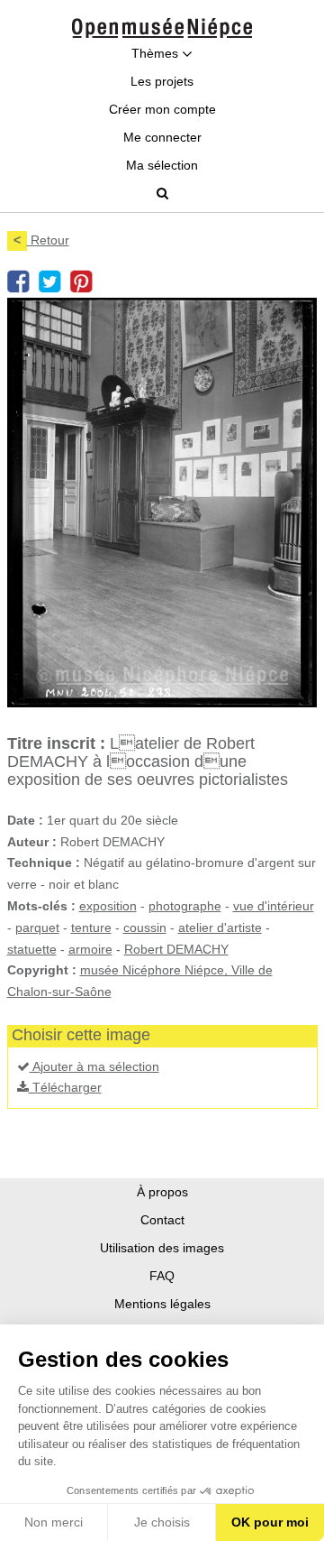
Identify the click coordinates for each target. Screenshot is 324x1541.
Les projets (162, 81)
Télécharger (65, 1087)
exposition (108, 906)
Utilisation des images (162, 1248)
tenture (91, 927)
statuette (32, 949)
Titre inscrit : (56, 743)
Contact (162, 1220)
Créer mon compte (162, 109)
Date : (25, 820)
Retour (41, 240)
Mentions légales (162, 1303)
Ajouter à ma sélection (94, 1066)
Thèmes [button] (156, 53)
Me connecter (162, 137)
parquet (37, 927)
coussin (144, 927)
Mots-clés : (41, 906)
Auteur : (32, 842)
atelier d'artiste (220, 927)
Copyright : (41, 970)
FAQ (162, 1276)
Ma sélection (162, 165)
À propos (162, 1192)
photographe (184, 906)
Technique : (43, 862)
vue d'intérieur (273, 906)
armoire (90, 949)
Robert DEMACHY (176, 949)
